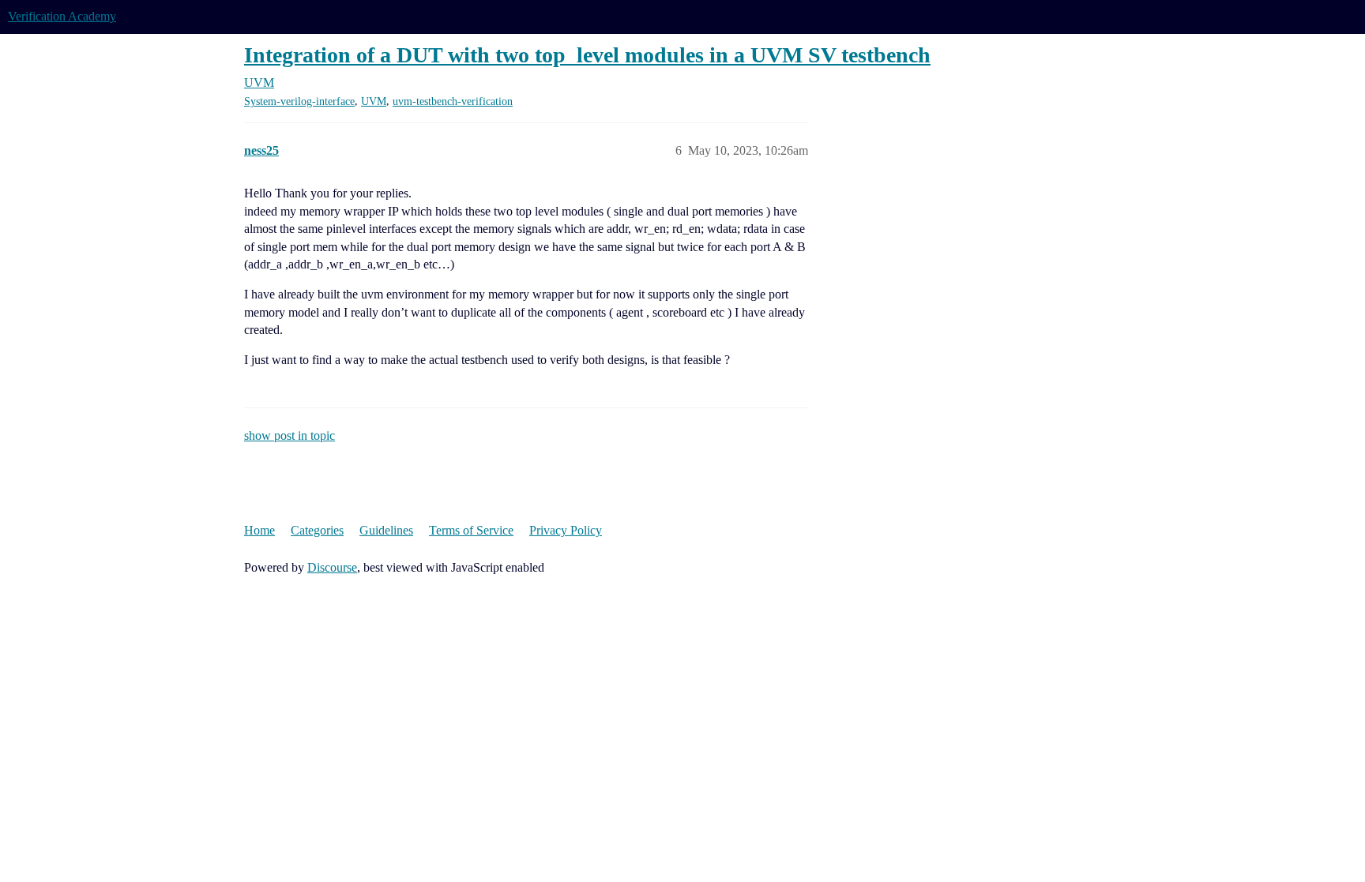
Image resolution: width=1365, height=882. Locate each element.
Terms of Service (471, 530)
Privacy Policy (565, 530)
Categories (317, 530)
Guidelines (386, 530)
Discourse (332, 567)
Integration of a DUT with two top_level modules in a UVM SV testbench (587, 55)
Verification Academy (62, 16)
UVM (373, 101)
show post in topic (289, 435)
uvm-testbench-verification (453, 101)
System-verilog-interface (299, 101)
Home (259, 530)
